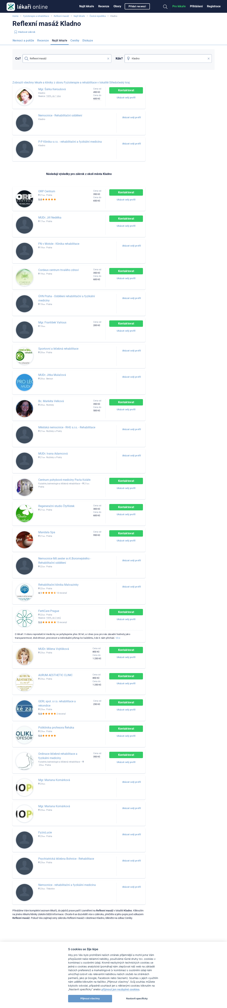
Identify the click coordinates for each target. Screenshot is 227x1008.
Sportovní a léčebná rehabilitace (58, 348)
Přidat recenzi (137, 6)
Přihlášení (196, 6)
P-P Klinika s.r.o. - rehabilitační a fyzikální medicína (70, 141)
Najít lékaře (86, 6)
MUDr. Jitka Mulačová (52, 375)
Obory (117, 6)
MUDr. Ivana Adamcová (53, 453)
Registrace (214, 6)
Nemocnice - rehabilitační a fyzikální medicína (67, 885)
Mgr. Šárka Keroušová (52, 89)
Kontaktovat (126, 90)
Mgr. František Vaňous (52, 322)
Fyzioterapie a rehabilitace (36, 16)
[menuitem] (86, 6)
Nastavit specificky (137, 998)
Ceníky (74, 40)
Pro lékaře (179, 6)
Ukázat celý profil (126, 97)
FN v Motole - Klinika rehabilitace (58, 243)
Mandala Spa (46, 532)
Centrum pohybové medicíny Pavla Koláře (64, 479)
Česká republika (98, 16)
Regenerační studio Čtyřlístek (56, 506)
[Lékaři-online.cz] (27, 6)
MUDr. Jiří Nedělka (49, 217)
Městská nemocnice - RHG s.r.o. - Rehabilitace (66, 427)
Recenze (103, 6)
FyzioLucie (45, 832)
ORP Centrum (46, 191)
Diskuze (87, 40)
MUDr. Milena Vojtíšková (53, 649)
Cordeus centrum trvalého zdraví (58, 270)
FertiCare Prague (48, 611)
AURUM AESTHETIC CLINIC (55, 675)
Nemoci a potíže (23, 40)
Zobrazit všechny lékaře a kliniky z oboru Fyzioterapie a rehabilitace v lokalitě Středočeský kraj (71, 82)
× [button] (108, 58)
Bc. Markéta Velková (51, 401)
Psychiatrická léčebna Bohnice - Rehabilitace (66, 858)
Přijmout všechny (90, 998)
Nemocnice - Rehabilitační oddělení (60, 115)
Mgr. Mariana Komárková (54, 780)
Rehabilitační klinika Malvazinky (58, 584)
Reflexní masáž (61, 16)
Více (118, 638)
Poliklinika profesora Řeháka (56, 727)
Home (15, 16)
